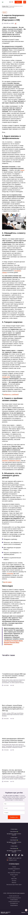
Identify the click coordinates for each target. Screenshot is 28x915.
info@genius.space (12, 860)
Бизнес (4, 12)
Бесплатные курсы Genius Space (14, 884)
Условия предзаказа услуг (14, 901)
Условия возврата (14, 899)
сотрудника (9, 573)
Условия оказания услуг (14, 895)
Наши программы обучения (14, 872)
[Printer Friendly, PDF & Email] (15, 23)
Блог (7, 6)
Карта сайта (14, 878)
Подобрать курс (14, 817)
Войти (18, 2)
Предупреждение (14, 905)
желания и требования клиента (11, 460)
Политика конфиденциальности (14, 897)
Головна (4, 6)
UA (10, 2)
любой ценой (6, 377)
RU (12, 2)
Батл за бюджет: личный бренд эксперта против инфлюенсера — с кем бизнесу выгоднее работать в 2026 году (13, 708)
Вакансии (14, 882)
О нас (14, 876)
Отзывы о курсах (14, 874)
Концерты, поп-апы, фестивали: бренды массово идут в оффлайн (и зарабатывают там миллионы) (13, 771)
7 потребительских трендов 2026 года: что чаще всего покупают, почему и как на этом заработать (14, 675)
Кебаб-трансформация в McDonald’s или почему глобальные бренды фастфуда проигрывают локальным (13, 740)
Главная (14, 866)
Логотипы (14, 880)
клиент (22, 170)
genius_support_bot (17, 858)
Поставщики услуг (14, 903)
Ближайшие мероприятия (14, 868)
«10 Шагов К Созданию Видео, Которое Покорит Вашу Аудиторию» (13, 642)
